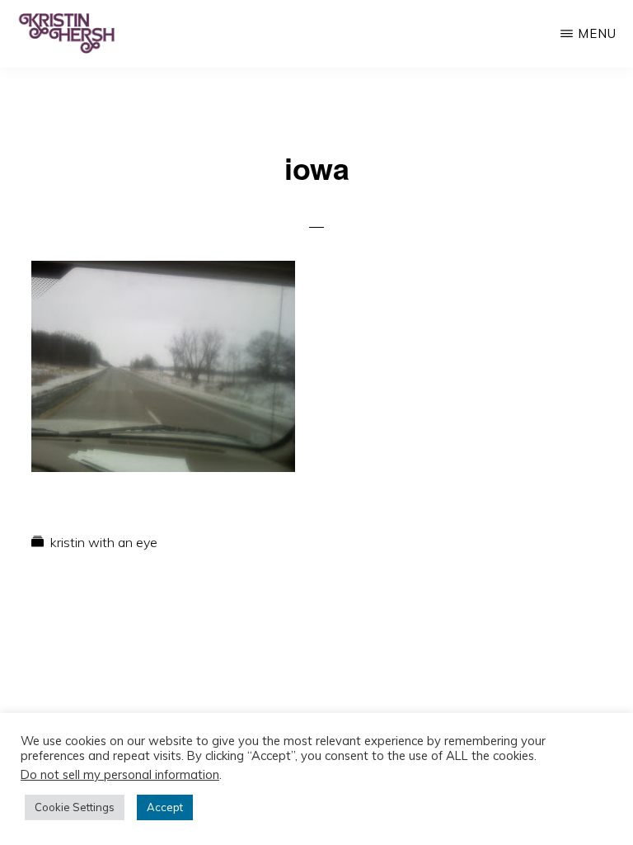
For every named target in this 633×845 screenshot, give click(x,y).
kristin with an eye (103, 542)
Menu (597, 33)
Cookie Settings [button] (75, 807)
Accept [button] (165, 807)
